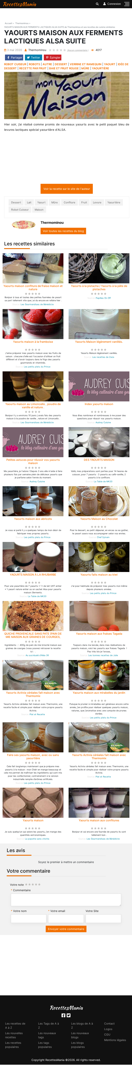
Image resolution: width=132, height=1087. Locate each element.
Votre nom (20, 911)
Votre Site (92, 911)
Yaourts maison (33, 821)
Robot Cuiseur (20, 210)
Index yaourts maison (99, 404)
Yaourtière (113, 203)
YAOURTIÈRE (100, 68)
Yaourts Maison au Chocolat (99, 519)
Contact (109, 1024)
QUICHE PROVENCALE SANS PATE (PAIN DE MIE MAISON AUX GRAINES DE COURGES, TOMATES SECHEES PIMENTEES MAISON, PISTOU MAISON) (33, 639)
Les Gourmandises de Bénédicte (37, 305)
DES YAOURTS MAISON (99, 460)
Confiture (69, 203)
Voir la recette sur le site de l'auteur (66, 189)
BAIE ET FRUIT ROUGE (64, 68)
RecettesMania (19, 4)
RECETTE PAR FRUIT (33, 68)
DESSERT (61, 64)
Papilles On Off (103, 298)
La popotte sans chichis (37, 839)
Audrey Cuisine (103, 423)
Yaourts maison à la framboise (33, 342)
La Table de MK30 (103, 482)
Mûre (54, 203)
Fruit (84, 203)
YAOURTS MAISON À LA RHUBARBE (33, 575)
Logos (108, 1029)
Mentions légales (115, 1040)
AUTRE (47, 64)
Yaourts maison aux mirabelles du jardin (99, 693)
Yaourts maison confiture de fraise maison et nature (33, 288)
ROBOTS (34, 64)
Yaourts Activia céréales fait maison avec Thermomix (33, 695)
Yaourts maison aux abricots (33, 519)
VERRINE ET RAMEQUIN (85, 64)
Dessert (16, 203)
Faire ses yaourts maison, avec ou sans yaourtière (33, 757)
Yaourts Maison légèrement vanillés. (99, 342)
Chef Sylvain (103, 538)
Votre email (57, 911)
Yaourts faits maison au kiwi (99, 575)
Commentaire (22, 891)
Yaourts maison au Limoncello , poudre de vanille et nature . (33, 406)
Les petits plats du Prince (37, 367)
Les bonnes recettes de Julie (103, 656)
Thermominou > (22, 23)
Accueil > (9, 23)
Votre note (17, 885)
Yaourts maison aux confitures (99, 821)
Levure (97, 203)
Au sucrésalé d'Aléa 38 (37, 656)
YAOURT (109, 64)
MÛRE (85, 68)
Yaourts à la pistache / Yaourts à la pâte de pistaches (99, 288)
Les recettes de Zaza (103, 357)
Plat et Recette (37, 715)
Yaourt (41, 203)
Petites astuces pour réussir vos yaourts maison (33, 462)
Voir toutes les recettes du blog (63, 231)
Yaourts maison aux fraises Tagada (99, 634)
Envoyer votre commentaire (66, 929)
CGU (107, 1035)
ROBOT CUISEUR (15, 64)
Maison (39, 210)
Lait (29, 203)
